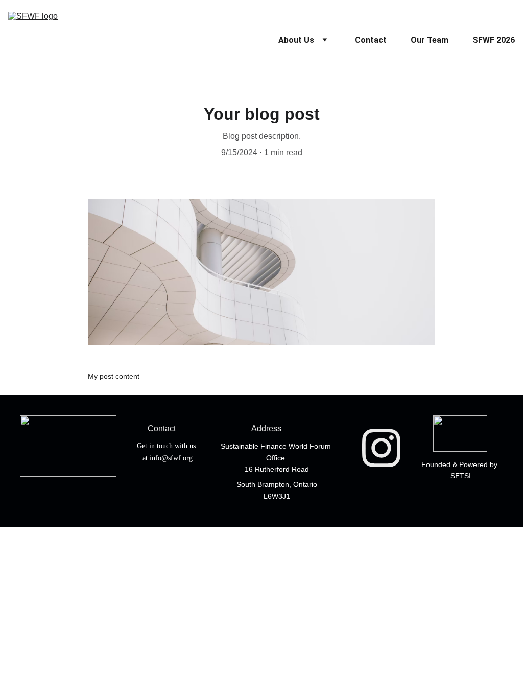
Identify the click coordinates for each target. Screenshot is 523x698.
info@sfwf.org (171, 458)
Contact (371, 40)
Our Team (429, 40)
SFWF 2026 (493, 40)
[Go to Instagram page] (381, 448)
